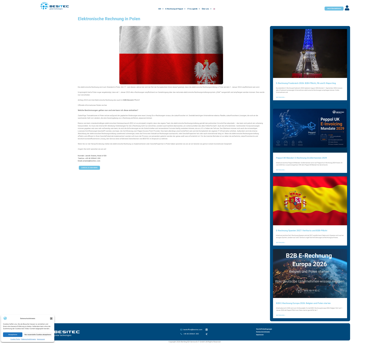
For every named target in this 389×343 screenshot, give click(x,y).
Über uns (205, 9)
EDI (159, 9)
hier (105, 105)
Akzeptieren (12, 335)
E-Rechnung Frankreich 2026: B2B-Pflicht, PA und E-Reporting (306, 83)
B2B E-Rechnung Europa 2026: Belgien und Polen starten (303, 303)
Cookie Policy (15, 339)
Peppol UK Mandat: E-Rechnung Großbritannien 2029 (301, 158)
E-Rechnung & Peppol (174, 9)
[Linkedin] (206, 329)
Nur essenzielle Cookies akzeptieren (38, 335)
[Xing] (206, 334)
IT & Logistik (192, 9)
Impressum (41, 339)
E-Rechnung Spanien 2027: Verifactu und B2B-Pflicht (301, 230)
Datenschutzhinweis (28, 339)
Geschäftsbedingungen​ (264, 329)
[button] (51, 318)
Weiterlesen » (280, 97)
